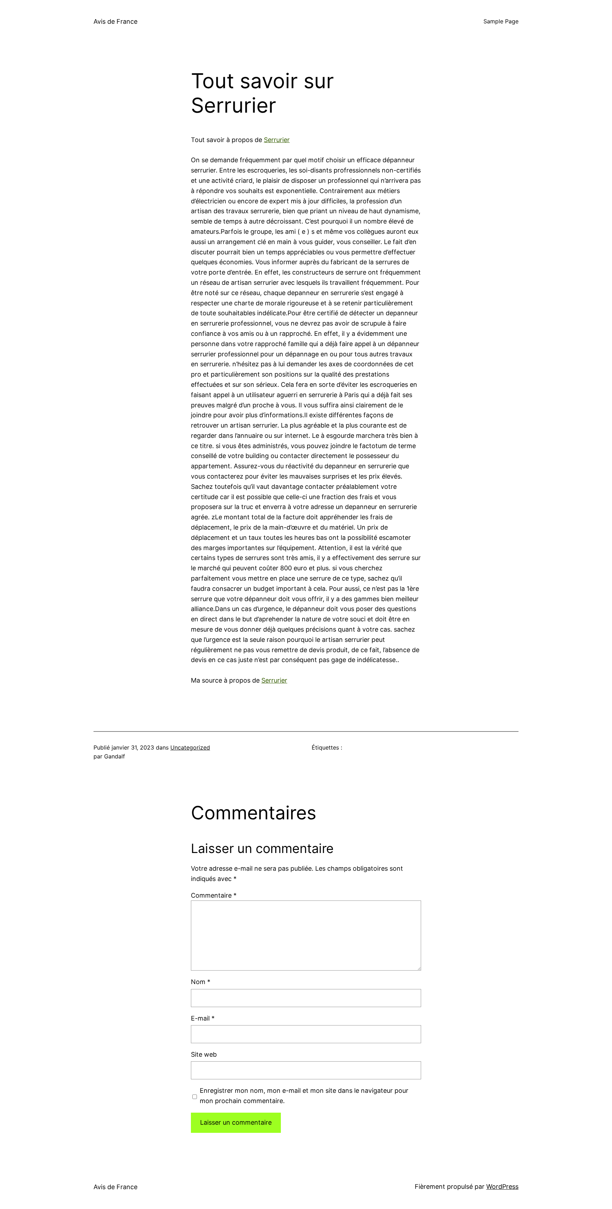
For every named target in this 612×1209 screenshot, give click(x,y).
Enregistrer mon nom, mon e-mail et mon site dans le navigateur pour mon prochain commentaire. (304, 1096)
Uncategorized (190, 747)
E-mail (203, 1018)
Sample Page (500, 21)
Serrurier (277, 139)
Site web (204, 1054)
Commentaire (214, 895)
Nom (200, 981)
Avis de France (115, 21)
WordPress (502, 1186)
